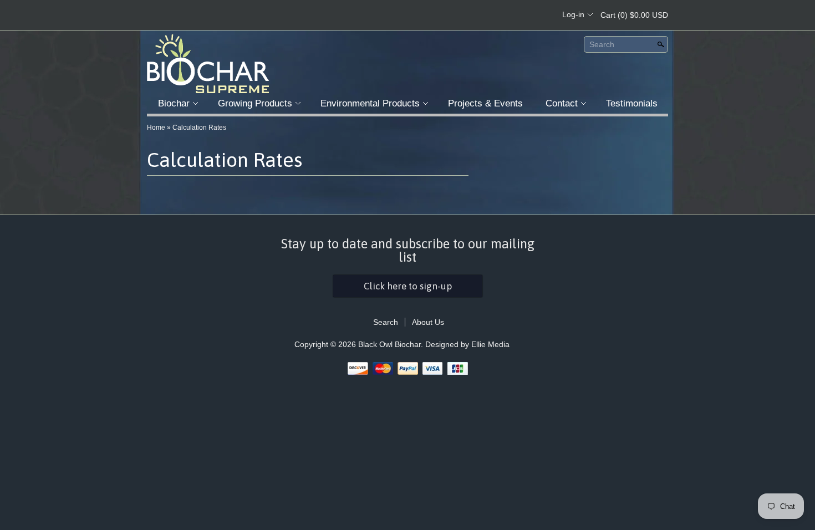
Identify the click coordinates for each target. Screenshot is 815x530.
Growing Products (255, 103)
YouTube (540, 15)
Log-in (573, 14)
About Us (428, 322)
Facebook (502, 15)
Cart (634, 15)
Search (601, 44)
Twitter (521, 15)
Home (156, 127)
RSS (483, 15)
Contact (562, 103)
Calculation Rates (199, 127)
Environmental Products (370, 103)
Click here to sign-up (408, 286)
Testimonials (632, 103)
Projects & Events (485, 103)
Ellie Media (490, 344)
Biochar (174, 103)
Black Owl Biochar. (391, 344)
